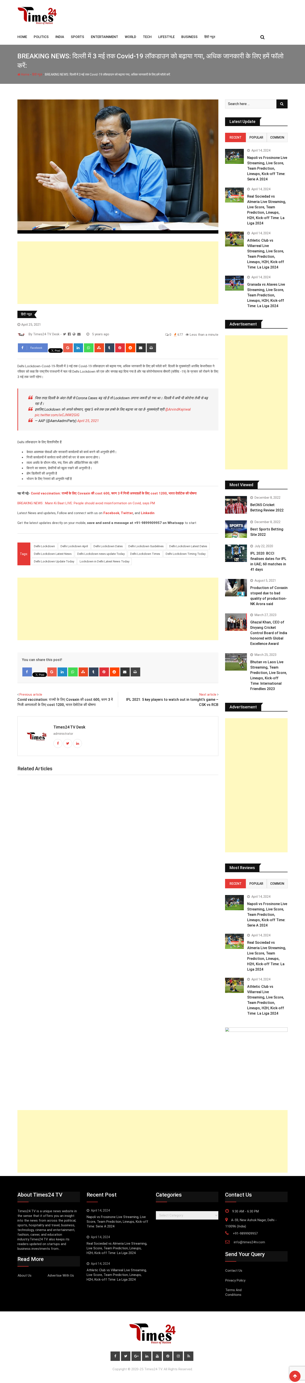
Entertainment (104, 37)
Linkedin (148, 513)
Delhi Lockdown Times (145, 553)
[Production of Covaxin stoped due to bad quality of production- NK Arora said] (236, 587)
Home (24, 74)
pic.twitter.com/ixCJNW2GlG (57, 415)
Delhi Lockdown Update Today (54, 561)
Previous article (30, 695)
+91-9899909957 (245, 1233)
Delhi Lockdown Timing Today (185, 553)
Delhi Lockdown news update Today (101, 553)
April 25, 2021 (88, 421)
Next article (207, 695)
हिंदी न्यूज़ (209, 37)
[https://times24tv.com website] (74, 334)
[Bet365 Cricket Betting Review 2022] (236, 504)
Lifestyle (166, 37)
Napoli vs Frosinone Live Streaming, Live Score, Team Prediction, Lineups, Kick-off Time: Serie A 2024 (267, 168)
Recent (236, 137)
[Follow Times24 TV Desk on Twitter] (65, 334)
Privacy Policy (235, 1280)
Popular (256, 137)
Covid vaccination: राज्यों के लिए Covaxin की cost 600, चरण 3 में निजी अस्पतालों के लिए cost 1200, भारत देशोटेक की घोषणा (113, 493)
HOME (22, 37)
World (130, 37)
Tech (147, 37)
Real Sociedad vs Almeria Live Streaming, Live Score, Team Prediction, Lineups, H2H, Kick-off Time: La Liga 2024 (117, 1248)
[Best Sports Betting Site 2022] (236, 529)
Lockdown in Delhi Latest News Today (104, 561)
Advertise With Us (61, 1275)
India (59, 37)
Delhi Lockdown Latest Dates (188, 546)
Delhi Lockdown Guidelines (146, 546)
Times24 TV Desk (69, 727)
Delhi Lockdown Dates (108, 546)
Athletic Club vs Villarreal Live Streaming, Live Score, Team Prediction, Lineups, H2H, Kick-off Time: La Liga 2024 (117, 1275)
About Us (24, 1275)
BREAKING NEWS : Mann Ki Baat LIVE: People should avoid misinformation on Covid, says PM (86, 503)
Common (277, 137)
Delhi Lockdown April (74, 546)
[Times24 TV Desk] (79, 334)
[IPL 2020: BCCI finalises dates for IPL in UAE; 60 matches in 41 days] (236, 553)
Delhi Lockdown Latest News (53, 553)
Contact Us (233, 1271)
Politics (41, 37)
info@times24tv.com (249, 1242)
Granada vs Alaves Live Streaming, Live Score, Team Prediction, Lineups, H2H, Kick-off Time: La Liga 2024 (266, 295)
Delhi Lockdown (44, 546)
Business (189, 37)
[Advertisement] (117, 272)
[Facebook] (27, 671)
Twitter (127, 513)
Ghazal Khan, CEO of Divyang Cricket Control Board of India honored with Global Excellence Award (268, 633)
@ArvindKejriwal (178, 409)
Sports (77, 37)
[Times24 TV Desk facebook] (69, 334)
